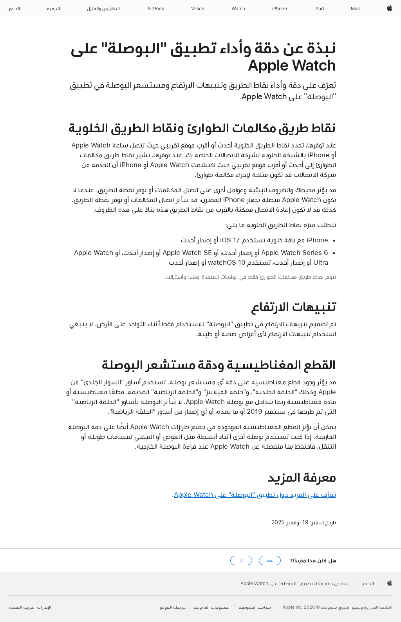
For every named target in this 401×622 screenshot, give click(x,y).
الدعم (368, 583)
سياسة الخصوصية (255, 607)
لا (241, 560)
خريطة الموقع (173, 607)
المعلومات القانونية (212, 607)
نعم (270, 560)
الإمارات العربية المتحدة (30, 607)
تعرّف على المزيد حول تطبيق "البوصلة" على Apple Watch (255, 494)
